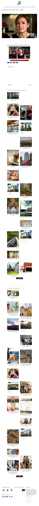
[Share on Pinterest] (14, 62)
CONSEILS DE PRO (10, 66)
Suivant (29, 84)
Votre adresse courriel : (29, 496)
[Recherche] (23, 490)
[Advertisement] (19, 74)
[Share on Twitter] (11, 62)
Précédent (10, 84)
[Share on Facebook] (8, 62)
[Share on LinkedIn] (17, 62)
